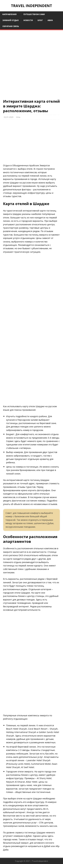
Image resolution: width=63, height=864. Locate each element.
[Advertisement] (31, 66)
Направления (9, 14)
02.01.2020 (8, 117)
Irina (18, 117)
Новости (28, 20)
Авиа (50, 20)
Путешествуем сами (34, 14)
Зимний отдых (10, 20)
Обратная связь (10, 26)
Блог (40, 20)
